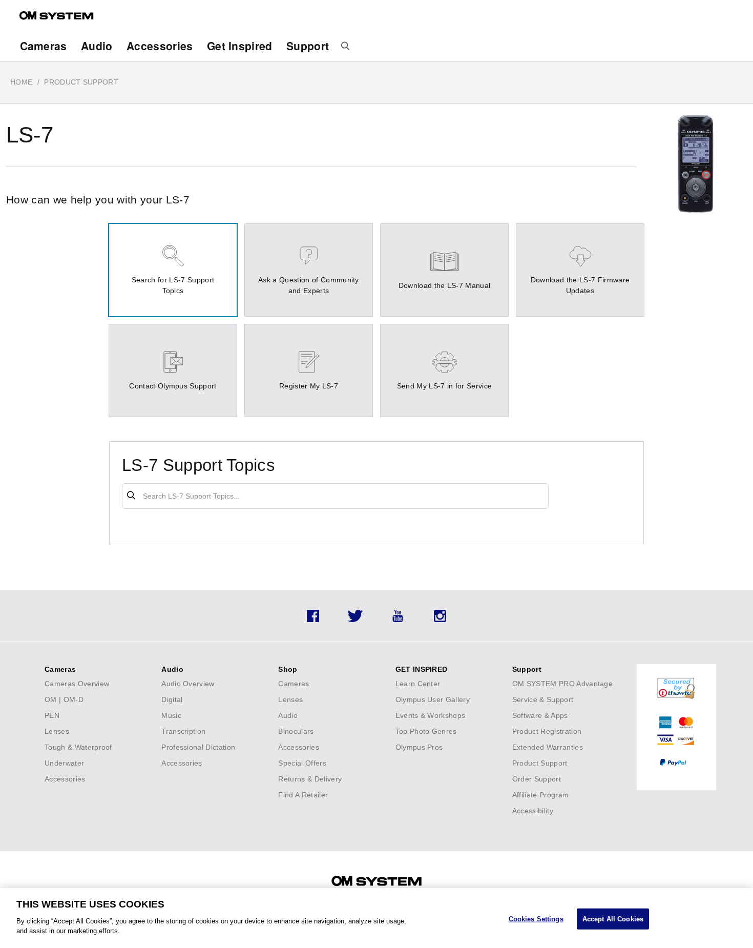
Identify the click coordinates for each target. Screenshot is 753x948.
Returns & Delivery (310, 779)
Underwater (64, 763)
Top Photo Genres (426, 731)
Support (307, 45)
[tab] (173, 270)
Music (171, 715)
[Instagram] (440, 619)
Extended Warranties (547, 747)
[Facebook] (313, 619)
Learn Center (418, 683)
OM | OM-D (64, 699)
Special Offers (302, 763)
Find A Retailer (303, 795)
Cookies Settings (536, 918)
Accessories (160, 45)
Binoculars (295, 731)
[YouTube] (397, 619)
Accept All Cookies (612, 918)
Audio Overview (187, 683)
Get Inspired (240, 45)
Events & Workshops (430, 715)
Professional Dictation (198, 747)
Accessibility (532, 811)
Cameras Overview (77, 683)
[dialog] (376, 918)
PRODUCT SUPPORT (81, 82)
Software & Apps (540, 715)
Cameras (43, 45)
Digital (171, 699)
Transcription (183, 731)
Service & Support (542, 699)
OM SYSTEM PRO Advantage (562, 683)
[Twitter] (355, 619)
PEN (52, 715)
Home (21, 82)
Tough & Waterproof (78, 747)
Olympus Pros (419, 747)
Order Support (536, 779)
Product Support (540, 763)
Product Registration (546, 731)
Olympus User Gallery (432, 699)
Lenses (57, 731)
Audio (97, 45)
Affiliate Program (540, 795)
